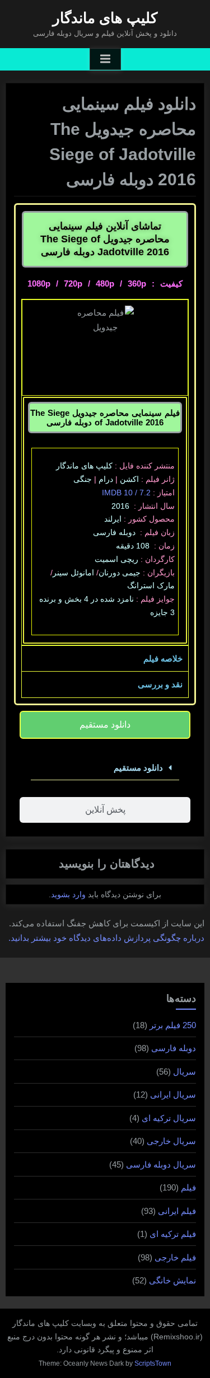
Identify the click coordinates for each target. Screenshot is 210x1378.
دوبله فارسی (173, 1048)
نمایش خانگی (172, 1280)
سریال (184, 1071)
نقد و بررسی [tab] (160, 684)
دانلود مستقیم (138, 767)
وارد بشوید (68, 894)
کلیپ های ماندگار (105, 18)
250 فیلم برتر (173, 1025)
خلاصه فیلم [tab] (163, 658)
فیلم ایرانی (177, 1211)
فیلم (188, 1187)
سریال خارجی (171, 1141)
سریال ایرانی (173, 1094)
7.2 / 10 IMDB (126, 492)
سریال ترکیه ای (169, 1118)
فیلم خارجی (175, 1257)
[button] (105, 768)
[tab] (105, 725)
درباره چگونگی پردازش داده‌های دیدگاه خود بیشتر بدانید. (106, 938)
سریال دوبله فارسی (161, 1164)
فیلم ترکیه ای (173, 1234)
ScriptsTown (152, 1363)
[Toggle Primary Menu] (105, 59)
